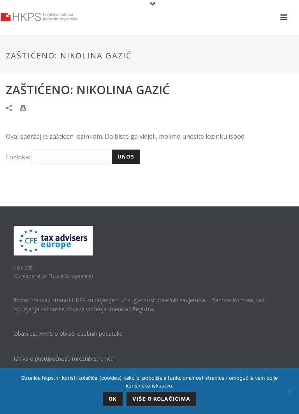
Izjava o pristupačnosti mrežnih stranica (64, 358)
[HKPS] (39, 17)
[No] (289, 391)
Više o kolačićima (161, 399)
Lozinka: (19, 157)
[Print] (27, 107)
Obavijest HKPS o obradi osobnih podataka (68, 333)
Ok (113, 399)
